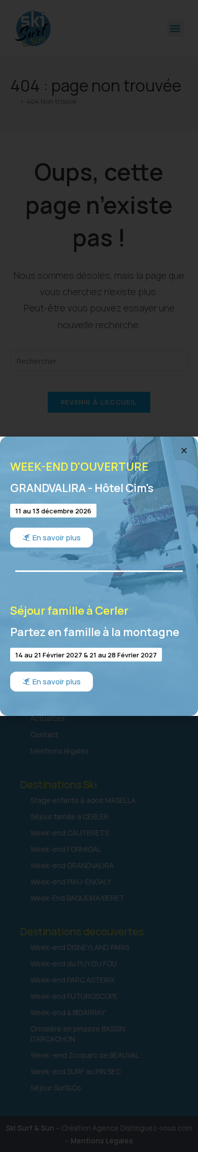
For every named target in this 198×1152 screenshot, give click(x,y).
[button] (184, 450)
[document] (99, 576)
